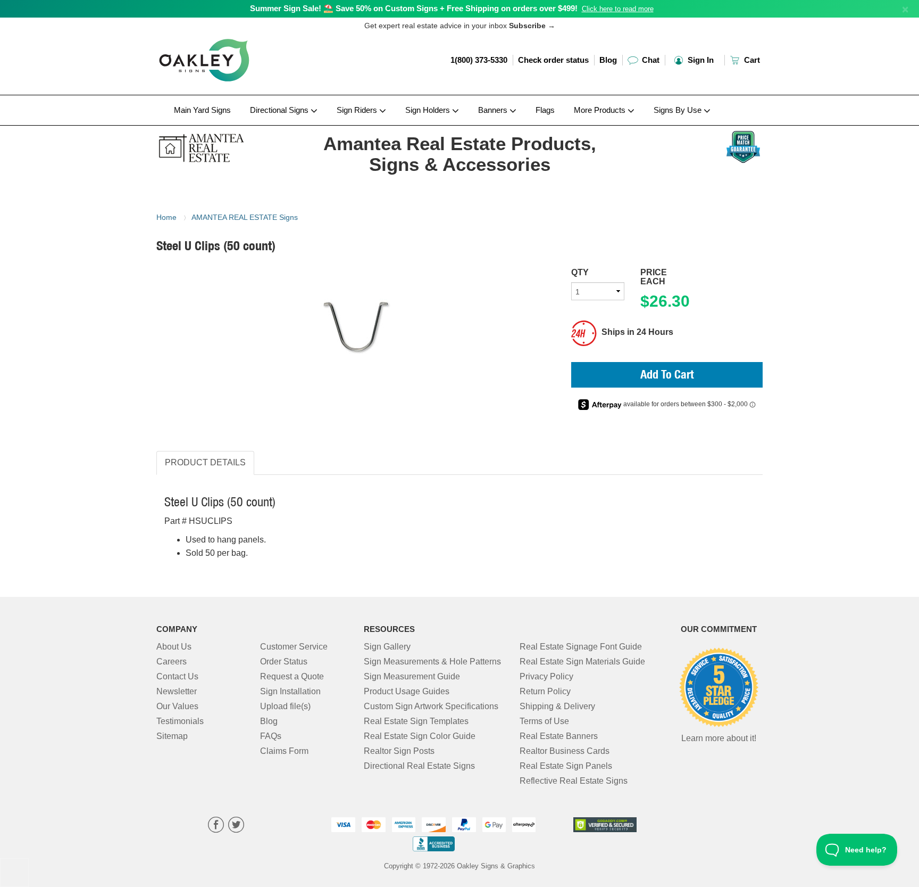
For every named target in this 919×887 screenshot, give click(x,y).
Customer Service (294, 646)
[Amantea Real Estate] (226, 145)
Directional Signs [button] (280, 109)
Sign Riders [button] (358, 109)
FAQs (270, 736)
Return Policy (545, 691)
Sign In (700, 59)
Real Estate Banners (559, 736)
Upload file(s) (285, 706)
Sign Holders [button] (428, 109)
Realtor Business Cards (564, 750)
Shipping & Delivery (557, 706)
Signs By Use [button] (679, 109)
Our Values (177, 706)
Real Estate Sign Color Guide (419, 736)
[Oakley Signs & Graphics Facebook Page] (216, 826)
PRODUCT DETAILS (205, 462)
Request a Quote (292, 676)
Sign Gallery (387, 646)
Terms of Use (544, 721)
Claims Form (284, 750)
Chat (649, 59)
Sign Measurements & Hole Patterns (432, 661)
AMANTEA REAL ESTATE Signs (244, 217)
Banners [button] (493, 109)
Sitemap (172, 736)
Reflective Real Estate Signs (574, 780)
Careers (171, 661)
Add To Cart (667, 376)
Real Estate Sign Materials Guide (582, 661)
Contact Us (177, 676)
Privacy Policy (546, 676)
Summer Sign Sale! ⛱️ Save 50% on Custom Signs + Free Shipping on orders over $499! (414, 8)
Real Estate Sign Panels (566, 765)
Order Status (283, 661)
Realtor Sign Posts (399, 750)
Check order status (553, 59)
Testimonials (180, 721)
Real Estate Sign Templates (416, 721)
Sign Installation (290, 691)
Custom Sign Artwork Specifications (431, 706)
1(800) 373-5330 (478, 59)
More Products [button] (601, 109)
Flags (545, 109)
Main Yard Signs (202, 109)
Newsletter (176, 691)
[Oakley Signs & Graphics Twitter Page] (236, 826)
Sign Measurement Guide (412, 676)
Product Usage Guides (406, 691)
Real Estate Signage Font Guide (581, 646)
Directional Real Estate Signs (419, 765)
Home (166, 217)
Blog (608, 59)
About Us (173, 646)
